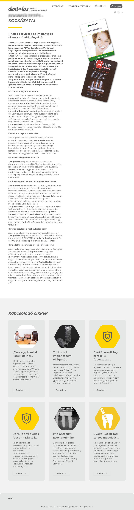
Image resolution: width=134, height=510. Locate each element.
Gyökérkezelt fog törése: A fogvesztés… (106, 356)
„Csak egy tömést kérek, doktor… (25, 354)
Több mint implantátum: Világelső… (62, 356)
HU (118, 12)
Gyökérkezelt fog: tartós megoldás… (106, 435)
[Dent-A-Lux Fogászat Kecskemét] (27, 9)
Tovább (19, 390)
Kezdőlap (57, 6)
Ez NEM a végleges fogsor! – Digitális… (26, 435)
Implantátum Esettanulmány (64, 435)
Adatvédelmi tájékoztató (81, 506)
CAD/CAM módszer (40, 108)
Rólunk (99, 6)
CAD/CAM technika (32, 238)
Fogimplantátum (78, 6)
